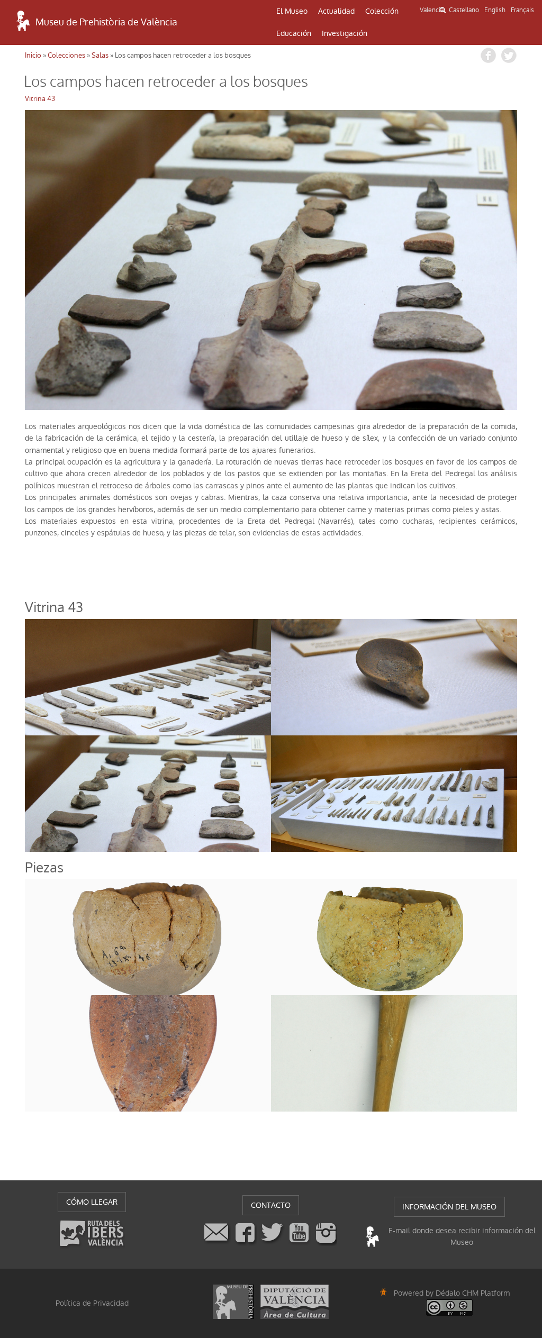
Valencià (432, 10)
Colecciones (66, 55)
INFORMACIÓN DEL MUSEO (449, 1207)
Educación (293, 33)
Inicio (33, 55)
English (494, 10)
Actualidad (336, 11)
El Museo (292, 11)
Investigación (344, 33)
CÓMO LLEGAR (92, 1202)
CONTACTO (271, 1205)
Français (522, 10)
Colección (382, 11)
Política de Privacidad (92, 1303)
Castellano (464, 10)
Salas (100, 55)
